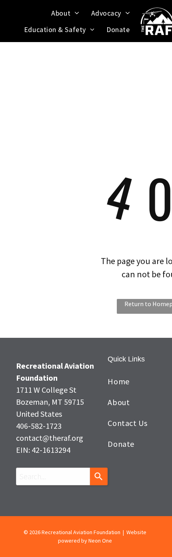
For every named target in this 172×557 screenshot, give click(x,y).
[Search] (99, 476)
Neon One (100, 540)
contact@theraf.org (49, 438)
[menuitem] (65, 13)
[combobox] (53, 476)
